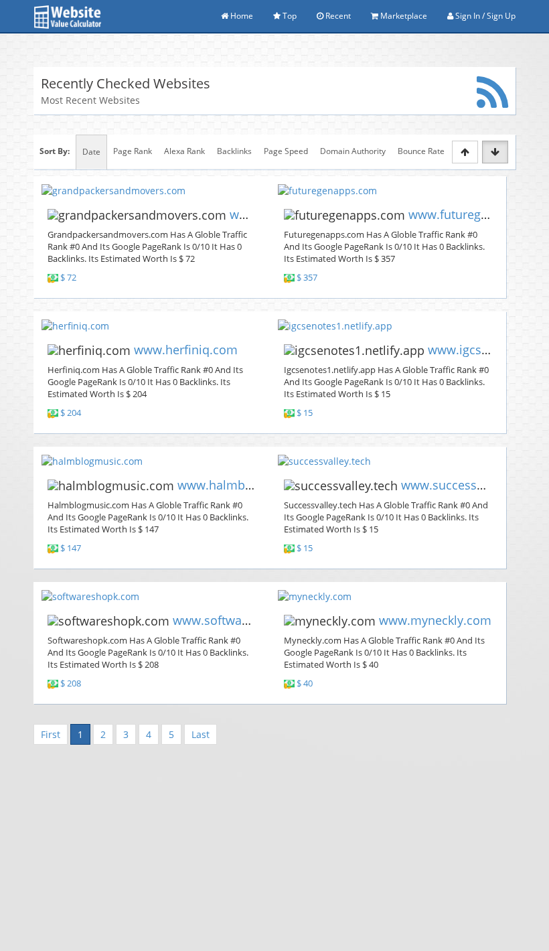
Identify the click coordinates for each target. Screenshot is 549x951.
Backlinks (234, 151)
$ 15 (305, 413)
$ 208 (70, 683)
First (50, 734)
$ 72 (68, 277)
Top (289, 15)
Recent (337, 15)
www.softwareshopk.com (244, 620)
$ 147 (70, 548)
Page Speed (286, 151)
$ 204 (70, 413)
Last (200, 734)
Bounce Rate (421, 151)
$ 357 (307, 277)
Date (91, 151)
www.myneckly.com (435, 620)
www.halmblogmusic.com (251, 485)
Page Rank (132, 151)
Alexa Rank (184, 151)
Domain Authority (353, 151)
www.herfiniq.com (186, 350)
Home (240, 15)
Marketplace (402, 15)
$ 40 (305, 683)
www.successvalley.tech (468, 485)
